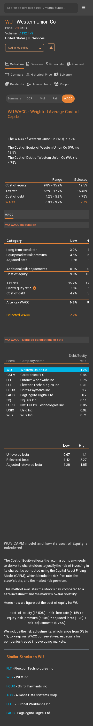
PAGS (10, 395)
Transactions (42, 84)
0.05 (83, 405)
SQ (8, 400)
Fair (55, 98)
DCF (29, 98)
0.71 (83, 415)
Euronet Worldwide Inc (37, 380)
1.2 (84, 390)
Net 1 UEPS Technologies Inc (42, 405)
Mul (42, 98)
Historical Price (41, 74)
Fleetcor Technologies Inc (39, 385)
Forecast (78, 64)
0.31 (83, 385)
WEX (9, 415)
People (64, 84)
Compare (17, 74)
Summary (14, 98)
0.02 (83, 410)
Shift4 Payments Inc (35, 390)
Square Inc (28, 400)
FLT (9, 385)
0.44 (83, 375)
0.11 (83, 400)
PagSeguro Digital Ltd (36, 395)
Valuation (17, 64)
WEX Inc (26, 415)
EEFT (10, 380)
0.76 (83, 380)
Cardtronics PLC (32, 375)
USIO (10, 410)
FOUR (10, 390)
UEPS (10, 405)
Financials (56, 64)
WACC (68, 98)
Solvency (66, 74)
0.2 (84, 395)
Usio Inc (26, 410)
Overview (36, 64)
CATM (11, 375)
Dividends (17, 84)
